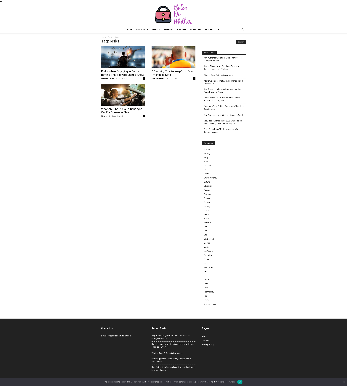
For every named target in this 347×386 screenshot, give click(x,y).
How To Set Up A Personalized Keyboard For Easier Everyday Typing (222, 90)
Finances (207, 198)
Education (208, 186)
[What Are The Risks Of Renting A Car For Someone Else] (123, 95)
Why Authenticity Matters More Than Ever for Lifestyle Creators (223, 59)
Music (206, 247)
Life (205, 234)
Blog (206, 157)
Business (181, 29)
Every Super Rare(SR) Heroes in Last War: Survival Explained (221, 130)
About (204, 336)
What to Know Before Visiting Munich (219, 75)
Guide (206, 210)
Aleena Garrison (107, 78)
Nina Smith (105, 116)
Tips (218, 29)
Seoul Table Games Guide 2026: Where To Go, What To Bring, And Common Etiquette (223, 122)
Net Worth (142, 29)
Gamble (207, 202)
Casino (207, 173)
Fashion (156, 29)
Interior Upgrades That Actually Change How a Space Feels (223, 82)
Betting (207, 153)
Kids (205, 226)
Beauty (207, 149)
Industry (207, 222)
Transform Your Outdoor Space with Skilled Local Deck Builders (224, 107)
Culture (207, 182)
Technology (209, 291)
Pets (206, 263)
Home (129, 29)
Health (209, 29)
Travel (206, 300)
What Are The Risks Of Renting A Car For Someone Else (121, 110)
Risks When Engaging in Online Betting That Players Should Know (122, 73)
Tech (206, 287)
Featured (207, 194)
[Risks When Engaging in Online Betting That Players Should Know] (123, 57)
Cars (206, 169)
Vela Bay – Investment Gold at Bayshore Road (223, 115)
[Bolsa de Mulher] (173, 14)
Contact (205, 340)
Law (205, 230)
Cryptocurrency (210, 177)
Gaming (207, 206)
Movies (207, 243)
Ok (240, 382)
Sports (206, 279)
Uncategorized (210, 304)
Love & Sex (209, 239)
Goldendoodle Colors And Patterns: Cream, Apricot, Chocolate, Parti (222, 99)
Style (206, 283)
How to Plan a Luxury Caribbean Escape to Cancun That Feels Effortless (221, 67)
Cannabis (208, 165)
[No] (343, 382)
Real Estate (208, 267)
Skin (205, 275)
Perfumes (169, 29)
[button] (242, 30)
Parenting (195, 29)
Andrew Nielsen (158, 78)
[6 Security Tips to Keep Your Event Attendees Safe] (173, 57)
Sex (205, 271)
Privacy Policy (208, 344)
